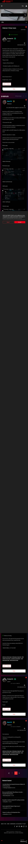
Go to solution (14, 34)
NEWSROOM (12, 823)
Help (23, 6)
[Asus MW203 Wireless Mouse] (23, 96)
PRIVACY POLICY (18, 831)
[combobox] (14, 15)
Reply (14, 89)
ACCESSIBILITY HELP (21, 823)
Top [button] (2, 840)
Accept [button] (19, 222)
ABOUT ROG (3, 823)
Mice (3, 22)
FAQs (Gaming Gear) (6, 795)
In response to (16, 683)
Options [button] (26, 22)
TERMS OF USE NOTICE (10, 831)
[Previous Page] (9, 773)
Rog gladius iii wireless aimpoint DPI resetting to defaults (13, 800)
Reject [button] (8, 222)
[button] (4, 84)
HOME (8, 823)
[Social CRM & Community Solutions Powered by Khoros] (24, 841)
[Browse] (2, 6)
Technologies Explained (7, 787)
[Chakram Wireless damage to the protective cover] (26, 96)
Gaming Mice (5, 801)
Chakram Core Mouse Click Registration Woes (11, 812)
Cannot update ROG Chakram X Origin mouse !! (11, 806)
